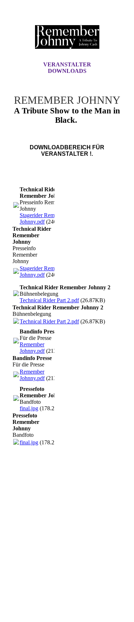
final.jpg (29, 408)
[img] (67, 37)
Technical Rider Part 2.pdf (49, 300)
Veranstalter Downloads (67, 67)
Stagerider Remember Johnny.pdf (44, 218)
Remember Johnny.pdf (32, 347)
